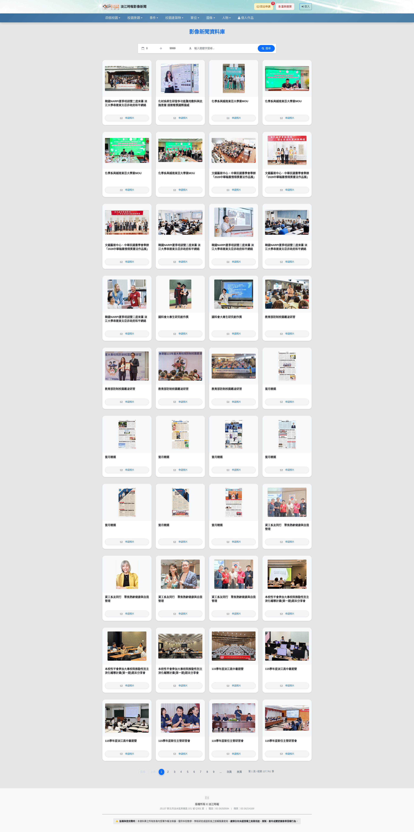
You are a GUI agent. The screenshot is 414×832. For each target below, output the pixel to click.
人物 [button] (225, 18)
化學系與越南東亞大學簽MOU (230, 101)
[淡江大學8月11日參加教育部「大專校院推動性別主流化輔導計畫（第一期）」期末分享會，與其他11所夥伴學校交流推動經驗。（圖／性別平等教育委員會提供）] (180, 646)
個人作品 (247, 18)
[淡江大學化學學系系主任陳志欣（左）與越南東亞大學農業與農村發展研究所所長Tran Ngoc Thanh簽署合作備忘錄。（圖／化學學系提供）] (287, 78)
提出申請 (266, 5)
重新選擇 (286, 6)
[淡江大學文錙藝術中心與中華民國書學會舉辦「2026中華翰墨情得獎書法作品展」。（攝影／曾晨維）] (127, 222)
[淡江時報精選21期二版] (180, 502)
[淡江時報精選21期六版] (180, 434)
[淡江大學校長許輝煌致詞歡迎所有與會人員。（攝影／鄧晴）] (180, 366)
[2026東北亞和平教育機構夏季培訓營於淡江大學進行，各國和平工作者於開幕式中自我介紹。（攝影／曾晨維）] (287, 222)
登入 (307, 6)
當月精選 (270, 388)
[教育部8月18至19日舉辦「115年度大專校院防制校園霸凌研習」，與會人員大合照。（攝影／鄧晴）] (234, 366)
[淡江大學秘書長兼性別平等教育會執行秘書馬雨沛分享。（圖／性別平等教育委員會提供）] (127, 646)
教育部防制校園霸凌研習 (280, 317)
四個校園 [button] (111, 18)
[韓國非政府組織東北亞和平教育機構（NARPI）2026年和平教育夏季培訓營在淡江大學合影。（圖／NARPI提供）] (127, 78)
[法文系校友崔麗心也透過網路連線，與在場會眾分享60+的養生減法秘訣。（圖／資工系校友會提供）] (127, 574)
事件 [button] (153, 18)
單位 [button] (194, 18)
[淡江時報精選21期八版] (287, 366)
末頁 (239, 771)
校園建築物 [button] (173, 18)
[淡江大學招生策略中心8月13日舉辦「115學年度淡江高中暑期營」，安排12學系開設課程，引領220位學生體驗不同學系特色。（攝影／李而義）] (234, 646)
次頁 (229, 771)
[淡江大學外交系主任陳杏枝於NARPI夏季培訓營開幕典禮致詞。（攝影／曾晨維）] (180, 222)
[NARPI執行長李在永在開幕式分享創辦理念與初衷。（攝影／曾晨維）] (234, 222)
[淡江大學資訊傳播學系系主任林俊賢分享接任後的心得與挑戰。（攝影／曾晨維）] (180, 718)
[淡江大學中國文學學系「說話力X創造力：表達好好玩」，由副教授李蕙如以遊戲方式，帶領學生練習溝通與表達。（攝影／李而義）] (127, 718)
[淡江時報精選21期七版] (127, 434)
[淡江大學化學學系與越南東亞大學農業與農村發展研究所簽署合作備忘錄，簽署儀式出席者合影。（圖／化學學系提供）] (180, 150)
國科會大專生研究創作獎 (173, 317)
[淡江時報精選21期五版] (234, 434)
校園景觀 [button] (133, 18)
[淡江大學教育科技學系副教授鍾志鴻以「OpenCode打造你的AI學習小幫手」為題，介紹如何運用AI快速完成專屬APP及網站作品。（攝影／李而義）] (287, 646)
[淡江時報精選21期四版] (287, 434)
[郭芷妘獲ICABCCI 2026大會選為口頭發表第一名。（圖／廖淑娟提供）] (180, 78)
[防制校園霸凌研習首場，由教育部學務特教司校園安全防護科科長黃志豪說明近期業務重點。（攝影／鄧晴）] (287, 294)
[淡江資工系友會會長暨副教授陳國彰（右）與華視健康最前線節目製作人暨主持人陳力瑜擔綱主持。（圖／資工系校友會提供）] (180, 574)
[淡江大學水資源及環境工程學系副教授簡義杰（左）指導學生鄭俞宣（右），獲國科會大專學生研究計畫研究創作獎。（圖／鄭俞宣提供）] (180, 294)
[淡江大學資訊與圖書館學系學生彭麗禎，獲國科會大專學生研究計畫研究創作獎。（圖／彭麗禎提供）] (234, 294)
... (221, 771)
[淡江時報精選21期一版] (234, 502)
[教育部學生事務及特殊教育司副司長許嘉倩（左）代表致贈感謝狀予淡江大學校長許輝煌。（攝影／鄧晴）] (127, 366)
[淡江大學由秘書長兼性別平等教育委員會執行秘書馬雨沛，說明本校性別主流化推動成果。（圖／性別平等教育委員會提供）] (287, 574)
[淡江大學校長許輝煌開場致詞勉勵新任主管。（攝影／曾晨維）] (234, 718)
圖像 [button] (209, 18)
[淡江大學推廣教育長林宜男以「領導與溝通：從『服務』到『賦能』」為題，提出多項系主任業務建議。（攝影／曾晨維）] (287, 718)
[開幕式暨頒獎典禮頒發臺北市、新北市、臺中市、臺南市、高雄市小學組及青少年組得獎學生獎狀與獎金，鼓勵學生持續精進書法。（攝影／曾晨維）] (287, 150)
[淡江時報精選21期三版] (127, 502)
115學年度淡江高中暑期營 (228, 669)
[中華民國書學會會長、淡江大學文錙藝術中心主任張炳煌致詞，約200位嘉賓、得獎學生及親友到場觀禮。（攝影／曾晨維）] (234, 150)
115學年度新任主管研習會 (174, 740)
